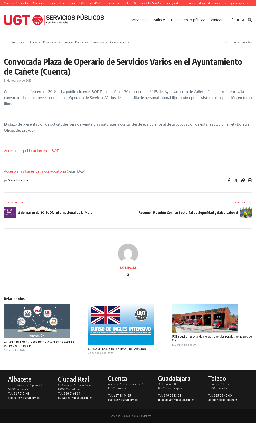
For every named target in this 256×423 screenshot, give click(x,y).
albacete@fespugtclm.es (24, 397)
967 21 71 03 (21, 393)
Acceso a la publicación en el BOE (31, 150)
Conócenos (118, 42)
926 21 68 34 (72, 393)
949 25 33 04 (172, 395)
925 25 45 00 (223, 395)
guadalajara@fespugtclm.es (176, 399)
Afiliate (159, 20)
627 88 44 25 (122, 395)
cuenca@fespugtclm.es (123, 399)
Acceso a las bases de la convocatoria (35, 171)
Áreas (34, 42)
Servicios (98, 42)
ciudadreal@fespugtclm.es (75, 397)
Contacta (216, 20)
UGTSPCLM (128, 268)
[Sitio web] (128, 275)
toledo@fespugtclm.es (223, 399)
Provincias (50, 42)
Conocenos (140, 20)
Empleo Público (74, 42)
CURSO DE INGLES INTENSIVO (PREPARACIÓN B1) (119, 348)
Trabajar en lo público (187, 20)
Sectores (17, 42)
